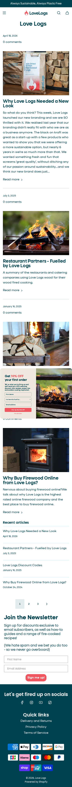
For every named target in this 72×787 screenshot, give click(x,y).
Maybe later (18, 413)
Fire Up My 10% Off (18, 410)
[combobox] (17, 399)
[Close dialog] (71, 370)
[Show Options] (30, 399)
